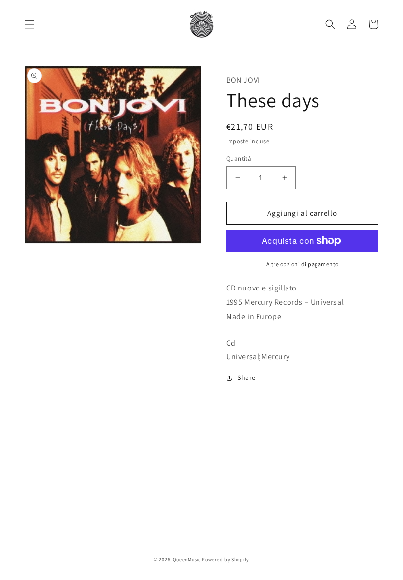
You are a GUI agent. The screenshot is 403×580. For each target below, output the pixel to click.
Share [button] (246, 377)
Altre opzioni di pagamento (302, 264)
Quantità (238, 158)
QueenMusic (187, 559)
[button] (29, 24)
